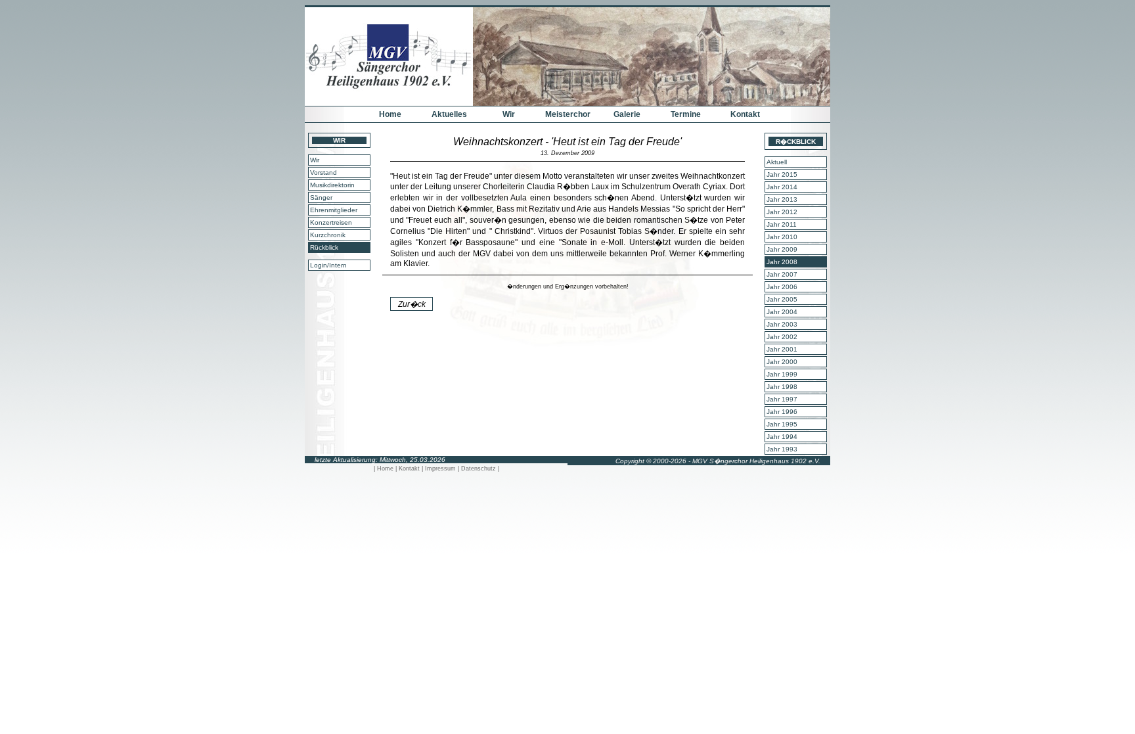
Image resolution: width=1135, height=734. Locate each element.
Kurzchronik (327, 235)
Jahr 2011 (782, 224)
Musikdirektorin (332, 185)
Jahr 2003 (782, 324)
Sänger (321, 197)
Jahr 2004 (782, 311)
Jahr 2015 (782, 174)
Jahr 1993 (782, 449)
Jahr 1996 (782, 411)
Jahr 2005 (782, 299)
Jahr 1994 (782, 436)
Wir (508, 114)
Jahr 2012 (782, 212)
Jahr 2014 (782, 187)
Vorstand (323, 172)
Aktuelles (449, 114)
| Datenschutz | (478, 468)
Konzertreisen (331, 222)
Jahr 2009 (782, 249)
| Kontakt (408, 468)
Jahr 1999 (782, 374)
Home (390, 114)
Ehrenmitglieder (333, 210)
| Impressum (440, 468)
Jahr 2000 (782, 361)
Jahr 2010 (782, 237)
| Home (384, 468)
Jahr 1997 (782, 399)
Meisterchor (567, 114)
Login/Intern (328, 265)
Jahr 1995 (782, 424)
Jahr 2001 (782, 349)
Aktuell (777, 162)
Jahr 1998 (782, 386)
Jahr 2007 (782, 274)
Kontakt (745, 114)
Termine (686, 114)
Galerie (626, 114)
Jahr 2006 (782, 286)
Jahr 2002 (782, 336)
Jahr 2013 (782, 199)
